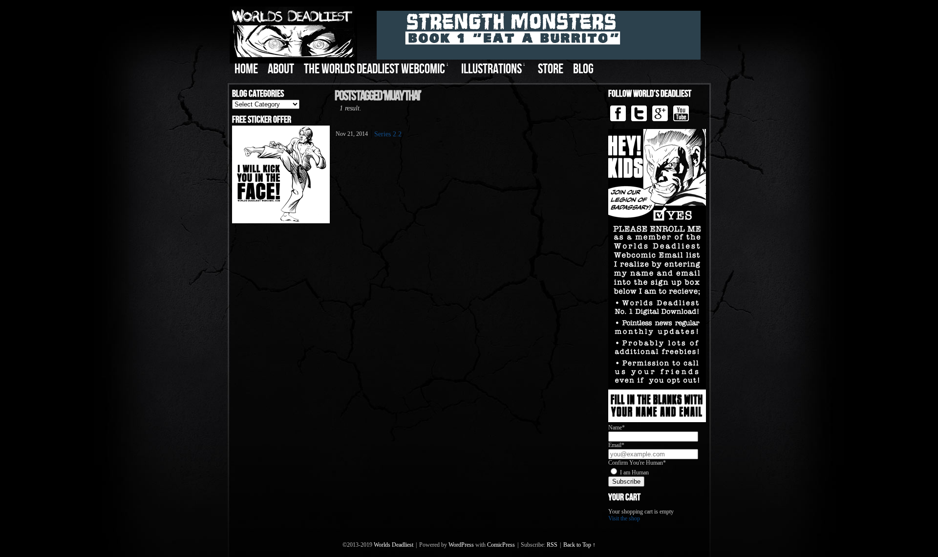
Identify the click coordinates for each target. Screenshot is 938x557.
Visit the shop (624, 518)
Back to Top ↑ (579, 544)
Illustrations (493, 69)
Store (550, 69)
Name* (616, 427)
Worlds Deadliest (393, 544)
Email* (616, 445)
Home (246, 69)
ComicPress (501, 544)
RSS (552, 544)
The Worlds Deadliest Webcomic (376, 69)
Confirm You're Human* (637, 462)
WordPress (461, 544)
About (281, 69)
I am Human (634, 472)
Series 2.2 (388, 134)
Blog (583, 69)
